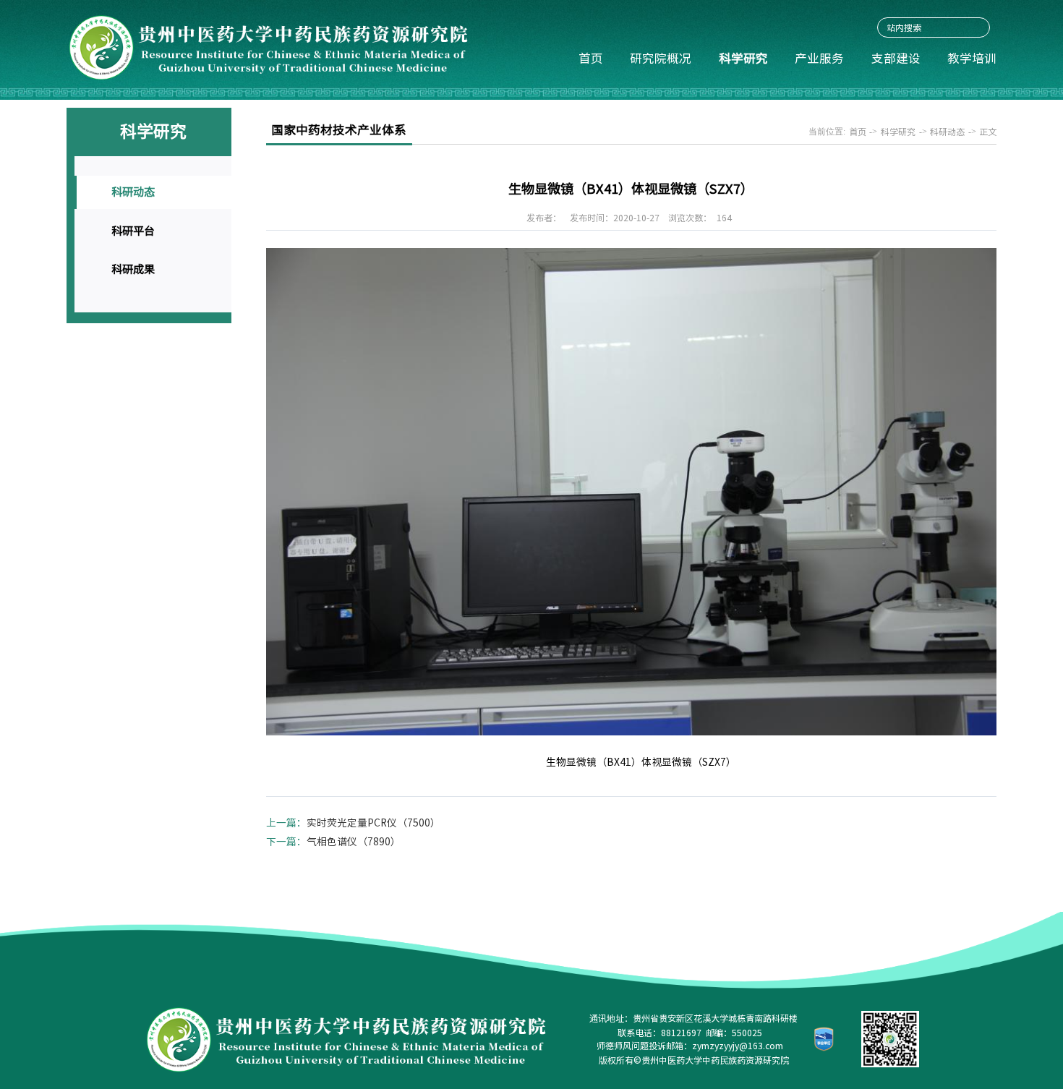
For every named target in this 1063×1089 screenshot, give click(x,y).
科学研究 (743, 58)
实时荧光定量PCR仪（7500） (373, 823)
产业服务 (819, 58)
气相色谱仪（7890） (354, 842)
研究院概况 (660, 58)
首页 (591, 58)
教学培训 (971, 58)
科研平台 (133, 231)
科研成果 (133, 269)
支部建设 (896, 58)
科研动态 (133, 192)
